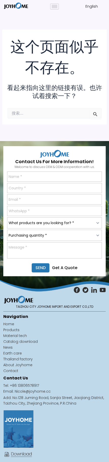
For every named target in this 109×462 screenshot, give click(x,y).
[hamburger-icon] (54, 6)
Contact (10, 370)
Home (8, 324)
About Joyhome (17, 364)
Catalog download (20, 341)
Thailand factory (18, 359)
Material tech (15, 335)
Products (11, 329)
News (8, 347)
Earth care (12, 353)
